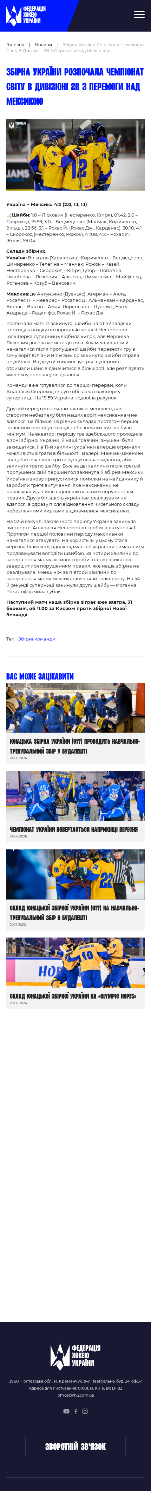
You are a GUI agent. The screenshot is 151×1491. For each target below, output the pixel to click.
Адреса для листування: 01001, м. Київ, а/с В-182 (75, 1388)
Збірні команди (36, 639)
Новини (43, 44)
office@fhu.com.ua (76, 1395)
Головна (15, 44)
